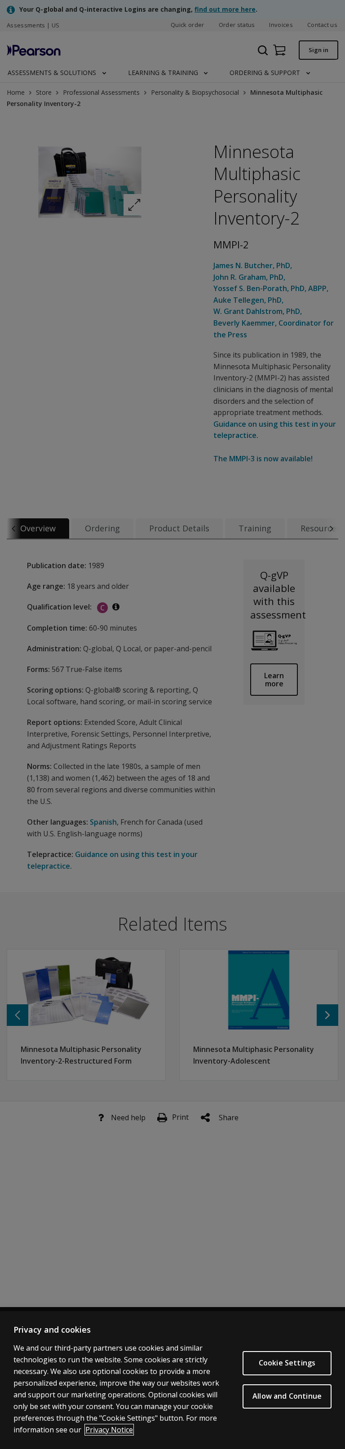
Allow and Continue (287, 1396)
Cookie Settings (287, 1363)
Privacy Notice (109, 1430)
